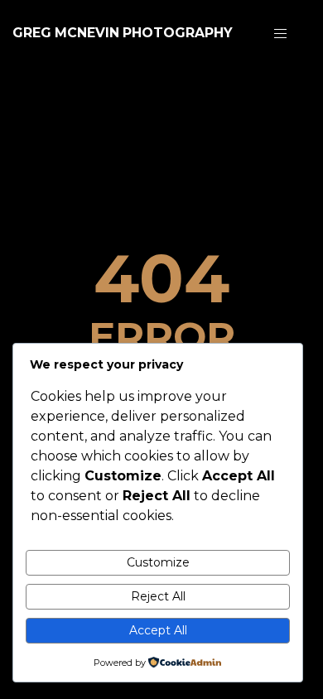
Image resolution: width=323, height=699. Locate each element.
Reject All (158, 596)
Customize (158, 562)
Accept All (158, 630)
